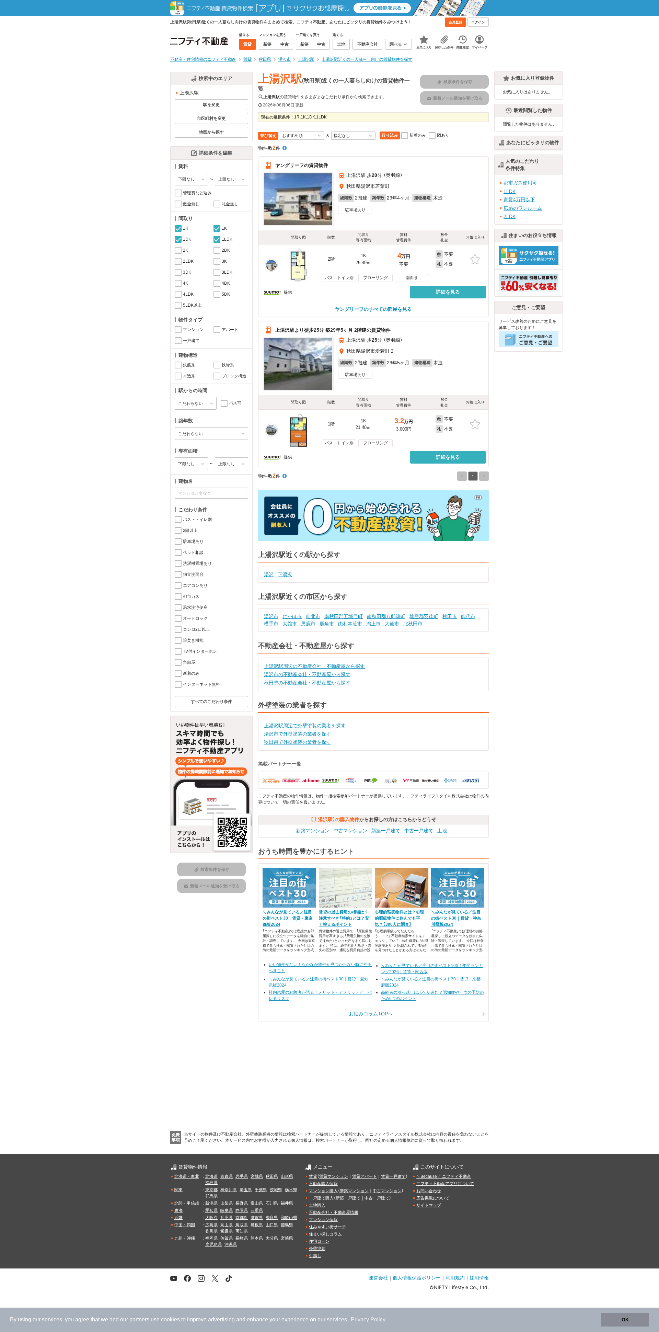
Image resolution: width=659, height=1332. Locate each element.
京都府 (241, 1217)
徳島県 (287, 1224)
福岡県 (211, 1238)
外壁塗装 (317, 1248)
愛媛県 (226, 1231)
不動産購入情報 (323, 1183)
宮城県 (257, 1176)
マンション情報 (323, 1219)
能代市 (468, 616)
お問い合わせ (428, 1190)
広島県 (211, 1224)
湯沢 (269, 574)
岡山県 (226, 1224)
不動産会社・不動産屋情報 (333, 1212)
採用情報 (479, 1277)
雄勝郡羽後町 (423, 616)
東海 (178, 1210)
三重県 (257, 1210)
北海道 (211, 1176)
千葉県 (261, 1189)
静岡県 (241, 1210)
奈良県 (272, 1217)
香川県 (211, 1231)
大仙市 (392, 623)
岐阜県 (226, 1210)
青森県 (226, 1176)
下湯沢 (285, 574)
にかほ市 (292, 616)
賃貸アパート (364, 1176)
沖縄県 (230, 1244)
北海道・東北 (186, 1176)
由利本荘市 (350, 623)
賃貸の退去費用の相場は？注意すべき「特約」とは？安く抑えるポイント (344, 918)
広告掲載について (432, 1198)
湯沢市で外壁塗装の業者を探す (297, 734)
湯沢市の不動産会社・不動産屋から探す (307, 674)
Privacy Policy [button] (368, 1319)
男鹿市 (308, 623)
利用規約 (455, 1277)
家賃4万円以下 (519, 199)
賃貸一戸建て (393, 1176)
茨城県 (276, 1189)
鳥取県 (241, 1224)
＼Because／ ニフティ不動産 (443, 1176)
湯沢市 (271, 616)
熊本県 (257, 1238)
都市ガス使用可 (520, 182)
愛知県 (211, 1210)
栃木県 (291, 1189)
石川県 (272, 1203)
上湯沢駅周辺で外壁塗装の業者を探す (305, 725)
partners (139, 1319)
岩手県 (241, 1176)
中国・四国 (184, 1224)
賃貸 (313, 1176)
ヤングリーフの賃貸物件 (301, 165)
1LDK (510, 191)
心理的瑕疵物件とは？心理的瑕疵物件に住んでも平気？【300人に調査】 (399, 918)
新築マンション (313, 830)
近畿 (178, 1217)
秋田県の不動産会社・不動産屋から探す (307, 682)
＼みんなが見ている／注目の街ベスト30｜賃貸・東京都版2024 (288, 918)
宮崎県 (287, 1238)
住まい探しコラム (325, 1234)
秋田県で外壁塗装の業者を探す (297, 742)
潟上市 (373, 623)
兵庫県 (226, 1217)
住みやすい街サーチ (327, 1227)
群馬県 (211, 1196)
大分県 (272, 1238)
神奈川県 (228, 1189)
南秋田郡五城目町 (343, 616)
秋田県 (272, 1176)
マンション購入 (323, 1190)
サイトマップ (428, 1205)
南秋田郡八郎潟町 (386, 616)
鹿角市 (327, 623)
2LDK (510, 216)
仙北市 (313, 616)
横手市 (271, 623)
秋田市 (449, 616)
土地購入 (317, 1205)
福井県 (287, 1203)
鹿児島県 (213, 1244)
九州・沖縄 (184, 1238)
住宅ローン (319, 1241)
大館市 (289, 623)
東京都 (211, 1189)
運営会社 (378, 1277)
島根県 (257, 1224)
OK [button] (625, 1319)
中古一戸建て (418, 830)
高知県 (241, 1231)
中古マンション (350, 830)
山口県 (272, 1224)
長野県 (241, 1203)
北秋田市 (413, 623)
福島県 (211, 1182)
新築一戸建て (385, 830)
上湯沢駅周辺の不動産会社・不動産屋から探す (314, 666)
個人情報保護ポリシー (417, 1277)
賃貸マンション (333, 1176)
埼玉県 (246, 1189)
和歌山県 (289, 1217)
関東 (178, 1189)
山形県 (287, 1176)
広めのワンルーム (523, 208)
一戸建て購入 (321, 1198)
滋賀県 (257, 1217)
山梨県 (226, 1203)
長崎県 (241, 1238)
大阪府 (211, 1217)
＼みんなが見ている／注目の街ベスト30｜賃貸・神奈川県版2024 (456, 918)
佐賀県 (226, 1238)
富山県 (257, 1203)
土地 (442, 830)
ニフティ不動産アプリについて (445, 1183)
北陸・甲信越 (186, 1203)
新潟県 (211, 1203)
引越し (315, 1255)
